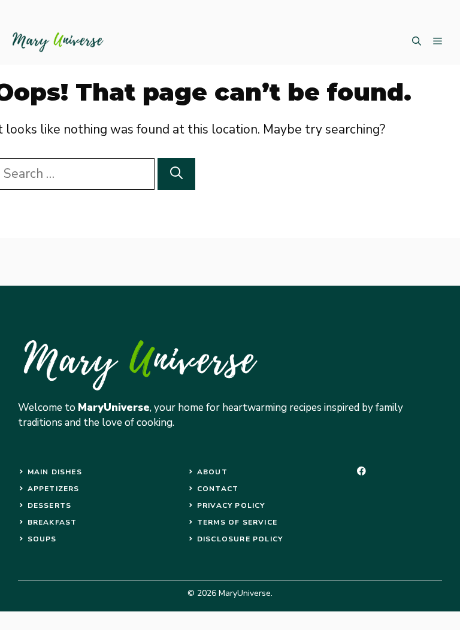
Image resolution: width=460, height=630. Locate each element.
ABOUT (212, 472)
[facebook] (361, 471)
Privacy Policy (231, 505)
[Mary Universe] (58, 42)
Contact (217, 488)
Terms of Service (237, 522)
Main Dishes (55, 472)
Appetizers (54, 488)
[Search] (176, 174)
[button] (416, 42)
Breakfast (52, 522)
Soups (42, 539)
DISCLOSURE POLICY (240, 539)
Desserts (50, 505)
